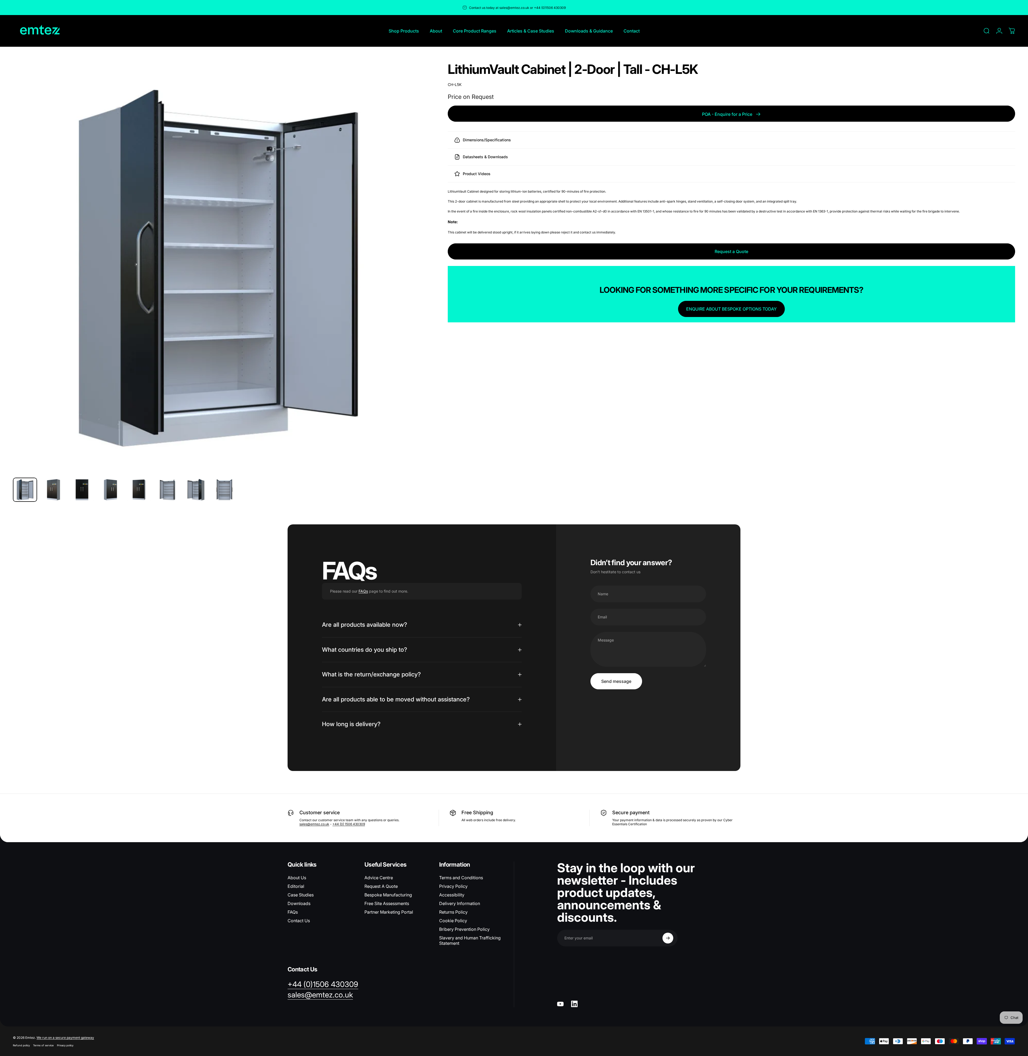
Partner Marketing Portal (388, 912)
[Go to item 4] (110, 490)
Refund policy (21, 1045)
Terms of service (43, 1045)
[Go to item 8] (224, 490)
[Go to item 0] (25, 490)
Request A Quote (381, 886)
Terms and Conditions (461, 877)
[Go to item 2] (53, 490)
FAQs (363, 591)
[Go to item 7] (196, 490)
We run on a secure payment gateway (65, 1038)
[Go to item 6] (167, 490)
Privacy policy (65, 1045)
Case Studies (301, 895)
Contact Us (299, 920)
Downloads (299, 903)
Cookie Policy (453, 920)
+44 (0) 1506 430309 (348, 824)
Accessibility (451, 895)
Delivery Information (459, 903)
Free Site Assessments (386, 903)
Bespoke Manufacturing (388, 895)
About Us (297, 877)
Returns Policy (453, 912)
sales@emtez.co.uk (314, 824)
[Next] (409, 281)
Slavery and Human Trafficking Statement (470, 940)
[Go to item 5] (139, 490)
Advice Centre (378, 877)
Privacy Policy (453, 886)
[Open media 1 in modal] (218, 268)
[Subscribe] (667, 938)
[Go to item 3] (82, 490)
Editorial (296, 886)
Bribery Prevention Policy (464, 929)
